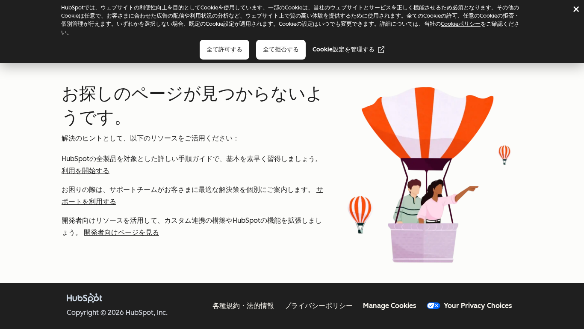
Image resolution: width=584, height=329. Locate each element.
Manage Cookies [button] (389, 306)
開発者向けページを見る (121, 232)
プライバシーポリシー (318, 306)
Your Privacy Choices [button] (478, 306)
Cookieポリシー (461, 24)
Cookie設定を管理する (344, 49)
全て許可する (224, 49)
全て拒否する (281, 49)
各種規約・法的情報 (243, 306)
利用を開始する (85, 171)
